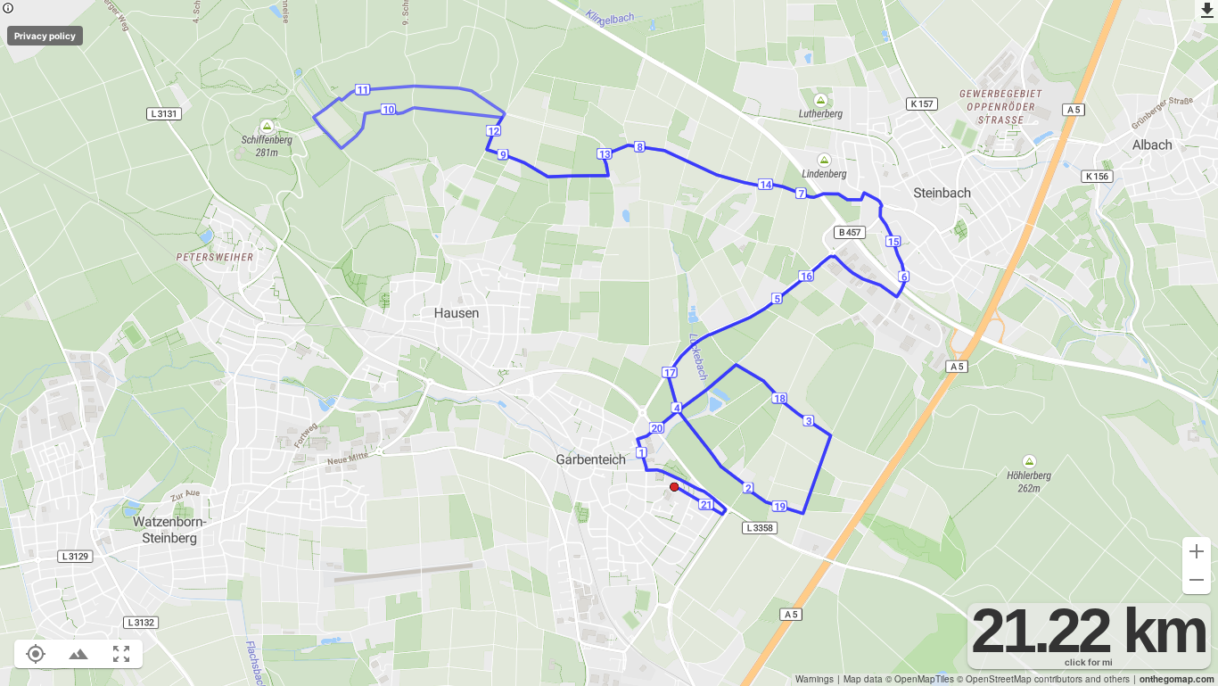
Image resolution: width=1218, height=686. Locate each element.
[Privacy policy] (8, 9)
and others (1107, 678)
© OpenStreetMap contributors (1019, 679)
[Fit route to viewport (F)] (121, 654)
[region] (609, 343)
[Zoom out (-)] (1196, 580)
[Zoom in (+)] (1196, 551)
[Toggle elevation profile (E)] (78, 654)
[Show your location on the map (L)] (35, 654)
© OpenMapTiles (919, 679)
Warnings (814, 678)
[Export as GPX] (1206, 11)
